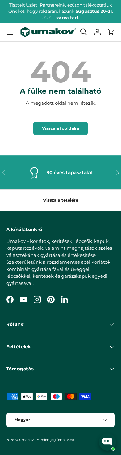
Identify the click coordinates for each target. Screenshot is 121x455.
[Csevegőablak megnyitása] (107, 442)
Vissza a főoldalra (60, 128)
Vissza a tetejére (60, 199)
